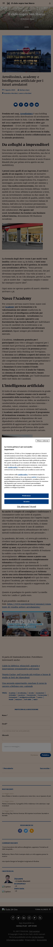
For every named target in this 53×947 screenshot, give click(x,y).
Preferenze (26, 495)
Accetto (27, 501)
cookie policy (13, 467)
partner (34, 477)
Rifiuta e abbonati (42, 440)
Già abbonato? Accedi (26, 506)
